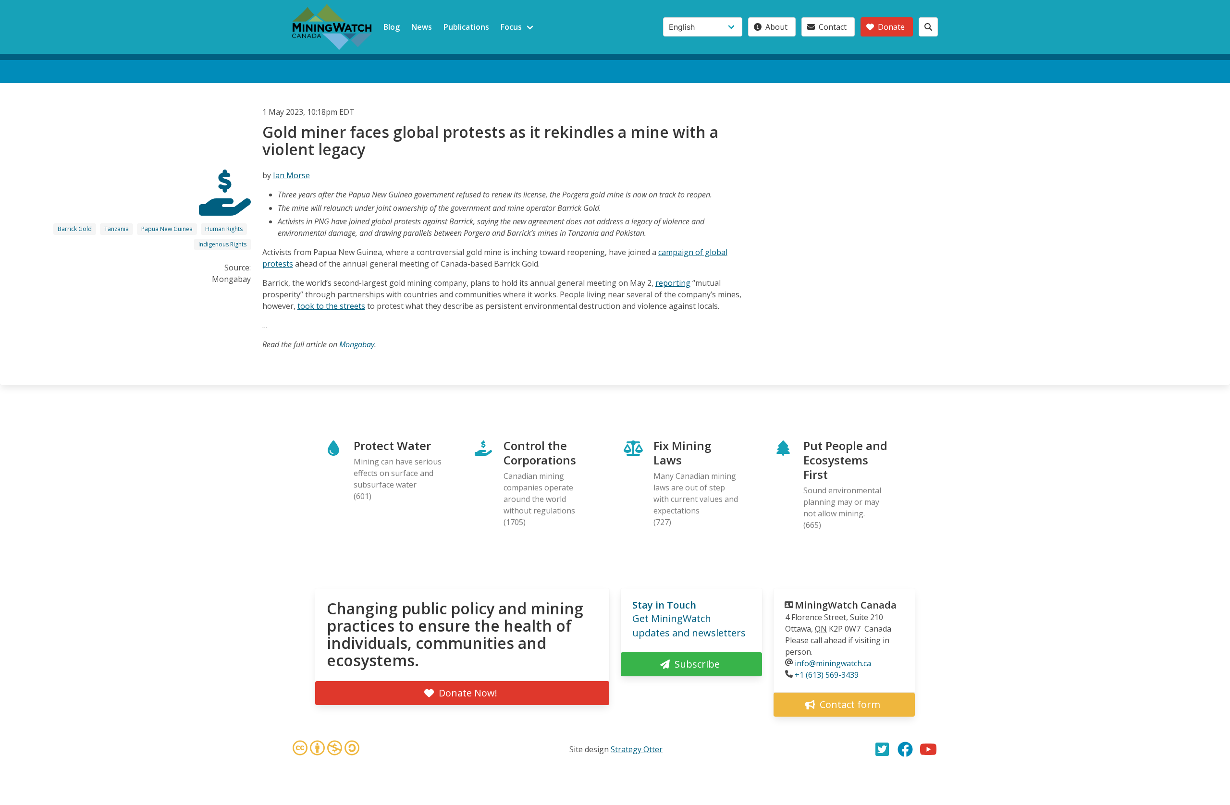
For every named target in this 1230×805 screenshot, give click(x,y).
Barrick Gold (75, 229)
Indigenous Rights (222, 244)
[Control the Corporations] (225, 207)
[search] (928, 27)
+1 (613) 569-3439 (827, 675)
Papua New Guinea (167, 229)
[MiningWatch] (332, 27)
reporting (672, 283)
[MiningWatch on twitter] (882, 749)
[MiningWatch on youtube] (928, 749)
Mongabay (356, 344)
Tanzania (116, 229)
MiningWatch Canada (846, 604)
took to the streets (331, 306)
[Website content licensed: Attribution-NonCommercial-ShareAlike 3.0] (325, 749)
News (421, 27)
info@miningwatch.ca (833, 663)
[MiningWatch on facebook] (905, 749)
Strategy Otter (637, 749)
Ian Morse (291, 175)
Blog (391, 27)
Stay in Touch (664, 604)
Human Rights (224, 229)
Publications (466, 27)
